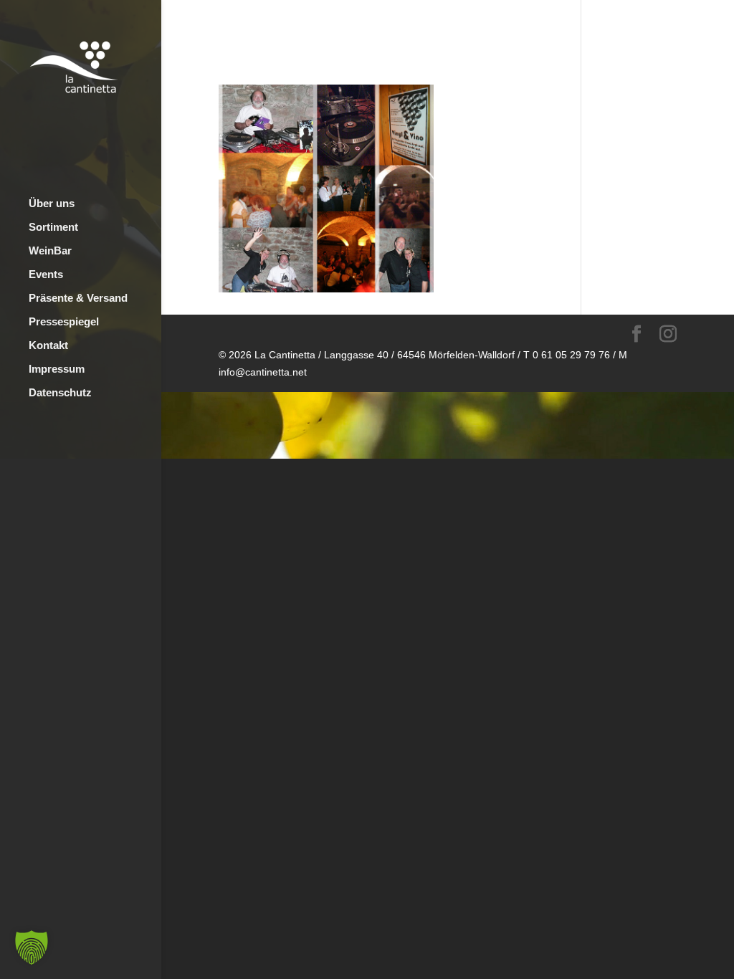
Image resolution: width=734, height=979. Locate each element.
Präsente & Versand (78, 298)
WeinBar (50, 251)
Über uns (52, 204)
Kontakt (48, 345)
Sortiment (53, 227)
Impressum (57, 369)
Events (46, 274)
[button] (31, 947)
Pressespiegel (64, 322)
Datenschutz (60, 393)
